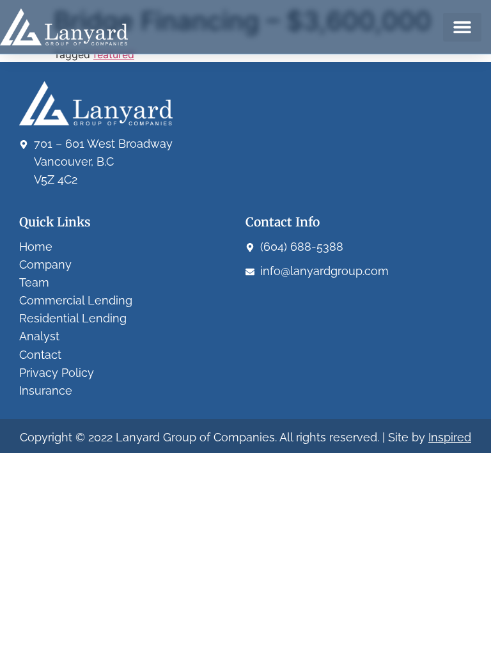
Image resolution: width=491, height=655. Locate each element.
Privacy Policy (56, 372)
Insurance (45, 390)
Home (35, 246)
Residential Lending (73, 318)
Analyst (39, 336)
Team (34, 282)
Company (45, 264)
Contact (40, 354)
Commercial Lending (75, 300)
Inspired (449, 437)
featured (113, 54)
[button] (462, 27)
